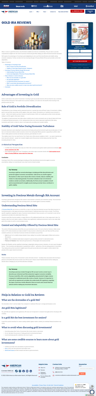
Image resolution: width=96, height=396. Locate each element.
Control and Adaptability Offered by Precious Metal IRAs (21, 74)
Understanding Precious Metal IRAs (15, 72)
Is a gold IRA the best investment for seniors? (18, 81)
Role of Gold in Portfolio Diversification (16, 66)
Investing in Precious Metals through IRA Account (17, 70)
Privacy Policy (80, 64)
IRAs (38, 11)
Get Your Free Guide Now (80, 61)
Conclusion (7, 87)
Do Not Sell (50, 385)
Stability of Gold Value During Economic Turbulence (19, 68)
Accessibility (35, 385)
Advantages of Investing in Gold (13, 64)
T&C (83, 64)
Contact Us (53, 11)
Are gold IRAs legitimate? (13, 79)
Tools (44, 11)
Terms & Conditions (59, 385)
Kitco (6, 348)
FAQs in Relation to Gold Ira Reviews (14, 76)
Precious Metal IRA (7, 209)
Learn (30, 11)
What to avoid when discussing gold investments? (19, 83)
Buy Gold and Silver (63, 11)
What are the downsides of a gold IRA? (16, 77)
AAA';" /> (92, 392)
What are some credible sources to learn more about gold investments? (24, 85)
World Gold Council (9, 350)
